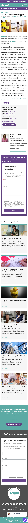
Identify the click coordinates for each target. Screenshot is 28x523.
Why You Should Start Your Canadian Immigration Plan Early (12, 270)
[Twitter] (2, 504)
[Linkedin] (8, 504)
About (24, 509)
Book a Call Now (9, 124)
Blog (12, 12)
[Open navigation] (25, 5)
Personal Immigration (8, 509)
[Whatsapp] (25, 504)
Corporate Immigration (14, 507)
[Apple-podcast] (16, 504)
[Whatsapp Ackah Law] (10, 1)
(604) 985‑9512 (11, 114)
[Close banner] (27, 8)
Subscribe (14, 210)
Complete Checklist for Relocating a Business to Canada (12, 239)
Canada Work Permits (22, 16)
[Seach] (22, 5)
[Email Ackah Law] (8, 1)
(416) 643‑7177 (10, 116)
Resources (18, 509)
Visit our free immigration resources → (9, 8)
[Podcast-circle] (19, 504)
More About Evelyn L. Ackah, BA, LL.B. (18, 151)
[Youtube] (11, 504)
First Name (6, 186)
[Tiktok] (22, 504)
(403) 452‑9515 (9, 113)
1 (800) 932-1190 (13, 118)
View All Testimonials (14, 424)
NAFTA (3, 17)
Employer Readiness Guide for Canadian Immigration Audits (13, 326)
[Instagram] (14, 504)
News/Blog (7, 12)
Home (2, 12)
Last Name (6, 194)
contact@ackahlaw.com (7, 121)
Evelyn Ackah (15, 16)
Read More (5, 250)
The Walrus (12, 41)
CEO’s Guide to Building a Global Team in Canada (14, 357)
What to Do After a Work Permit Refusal (13, 387)
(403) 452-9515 (11, 111)
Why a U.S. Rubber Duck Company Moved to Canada (14, 301)
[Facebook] (5, 504)
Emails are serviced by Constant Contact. (10, 206)
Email (5, 179)
